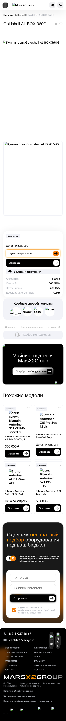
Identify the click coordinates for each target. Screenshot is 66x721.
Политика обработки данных (18, 691)
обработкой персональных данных (36, 611)
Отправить (20, 598)
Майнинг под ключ (43, 652)
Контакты (9, 670)
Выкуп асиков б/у (42, 648)
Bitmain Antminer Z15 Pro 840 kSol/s (48, 436)
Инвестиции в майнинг (45, 665)
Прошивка (39, 670)
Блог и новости (12, 648)
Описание (10, 327)
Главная (8, 14)
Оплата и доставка (14, 657)
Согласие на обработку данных (19, 696)
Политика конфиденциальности (19, 701)
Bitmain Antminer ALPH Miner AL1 (15, 492)
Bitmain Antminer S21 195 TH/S (48, 492)
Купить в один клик (20, 253)
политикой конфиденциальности (30, 608)
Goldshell (20, 14)
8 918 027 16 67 (20, 634)
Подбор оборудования (16, 652)
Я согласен (23, 607)
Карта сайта (45, 701)
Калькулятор (11, 661)
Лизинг (37, 657)
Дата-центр (39, 661)
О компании (11, 665)
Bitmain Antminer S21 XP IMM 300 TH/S (17, 438)
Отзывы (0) (54, 327)
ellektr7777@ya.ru (22, 640)
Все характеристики (32, 327)
